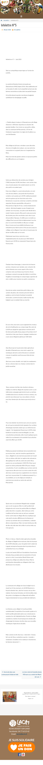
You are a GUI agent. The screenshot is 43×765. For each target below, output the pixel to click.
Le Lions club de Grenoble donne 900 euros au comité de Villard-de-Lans (32, 674)
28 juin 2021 (7, 29)
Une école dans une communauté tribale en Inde (9, 673)
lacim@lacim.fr (21, 733)
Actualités (6, 20)
